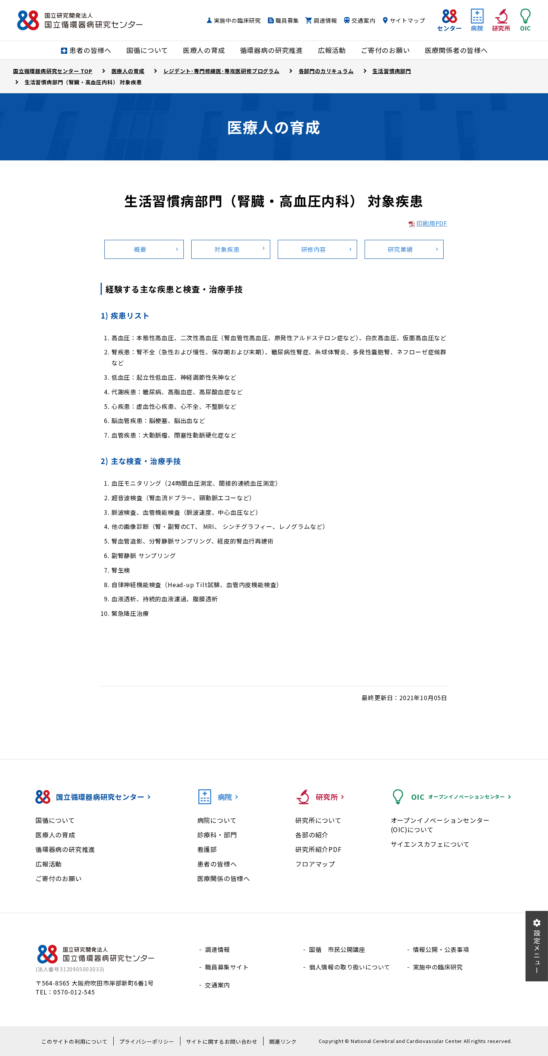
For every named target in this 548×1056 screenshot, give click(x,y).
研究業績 (400, 249)
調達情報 (325, 20)
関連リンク (283, 1041)
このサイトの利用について (74, 1041)
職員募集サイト (227, 966)
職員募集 (287, 20)
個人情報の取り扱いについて (349, 966)
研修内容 (313, 249)
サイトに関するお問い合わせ (222, 1041)
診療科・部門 (217, 834)
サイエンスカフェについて (430, 844)
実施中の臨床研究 (237, 20)
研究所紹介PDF (318, 849)
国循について (55, 820)
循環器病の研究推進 (65, 849)
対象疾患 (226, 249)
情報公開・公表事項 (441, 949)
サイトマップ (407, 20)
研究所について (318, 820)
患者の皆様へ (217, 863)
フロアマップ (315, 863)
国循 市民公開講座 (337, 949)
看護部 (207, 849)
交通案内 (363, 20)
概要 (140, 249)
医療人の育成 (55, 834)
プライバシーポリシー (146, 1041)
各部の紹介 (311, 834)
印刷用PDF (431, 223)
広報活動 (48, 863)
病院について (217, 820)
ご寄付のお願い (58, 878)
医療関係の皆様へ (223, 878)
